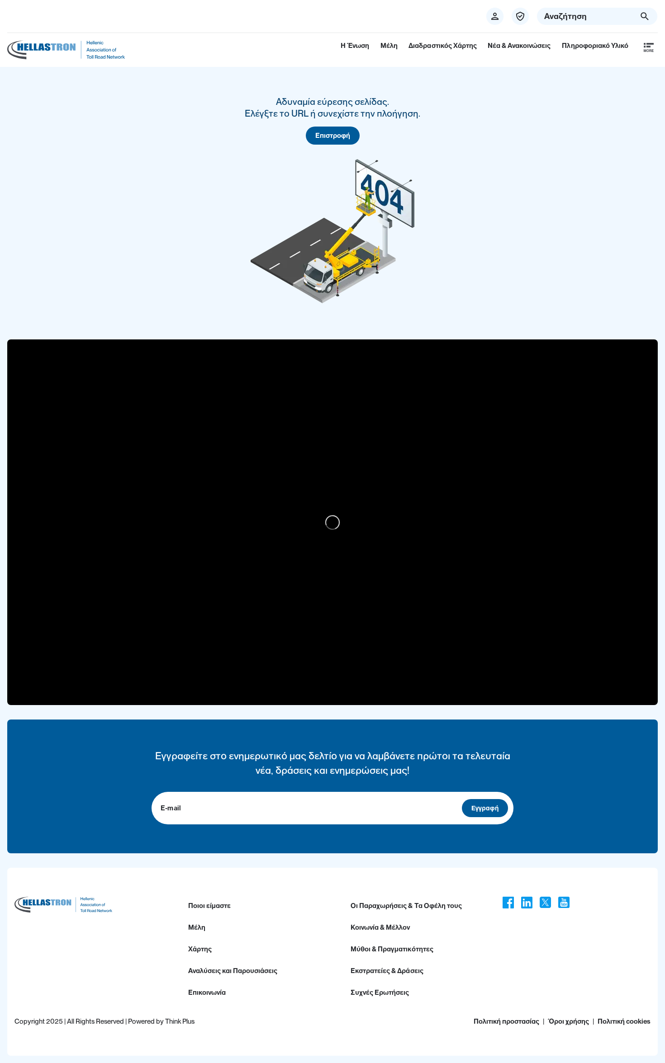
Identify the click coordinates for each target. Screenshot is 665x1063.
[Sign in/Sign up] (495, 16)
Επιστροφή (332, 136)
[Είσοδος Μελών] (520, 16)
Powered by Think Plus (161, 1021)
